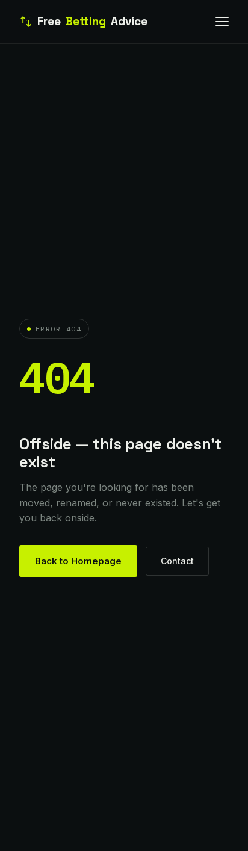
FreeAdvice (92, 21)
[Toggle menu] (222, 21)
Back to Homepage (78, 561)
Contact (177, 561)
